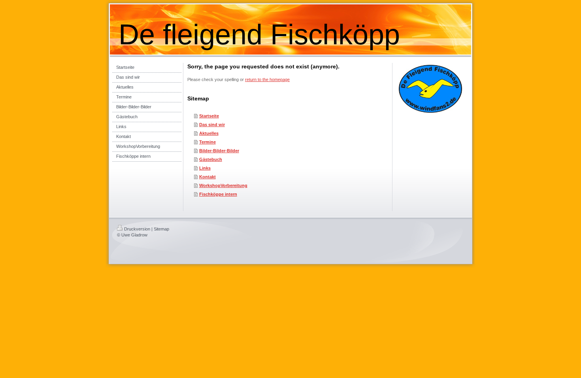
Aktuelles (209, 133)
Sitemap (161, 229)
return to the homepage (267, 79)
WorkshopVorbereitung (223, 185)
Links (205, 168)
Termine (207, 142)
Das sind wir (212, 124)
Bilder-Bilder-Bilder (219, 150)
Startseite (209, 115)
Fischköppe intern (218, 194)
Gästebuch (210, 159)
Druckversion (137, 229)
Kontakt (207, 176)
